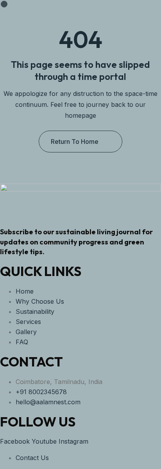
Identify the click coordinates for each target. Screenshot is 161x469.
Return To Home (74, 141)
